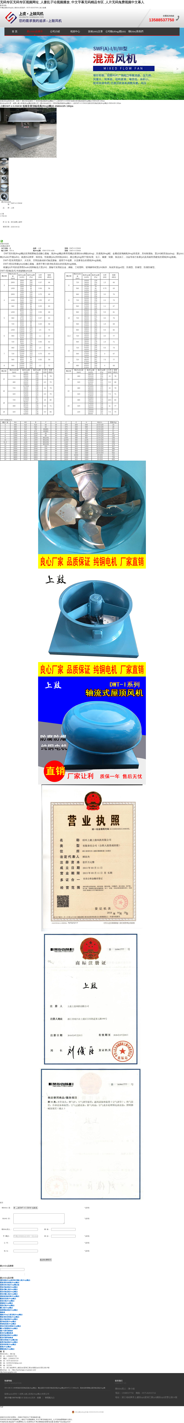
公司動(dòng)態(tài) (115, 31)
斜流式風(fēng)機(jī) (7, 1301)
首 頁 (14, 31)
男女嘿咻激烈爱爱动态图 (44, 1422)
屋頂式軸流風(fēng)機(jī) (44, 101)
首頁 (17, 101)
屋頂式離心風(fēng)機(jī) (9, 1294)
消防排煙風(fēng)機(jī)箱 (9, 1340)
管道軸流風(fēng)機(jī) (8, 1324)
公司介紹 (55, 31)
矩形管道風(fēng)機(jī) (8, 1344)
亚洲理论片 (31, 1422)
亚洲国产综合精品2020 (62, 1422)
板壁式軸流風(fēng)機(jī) (9, 1342)
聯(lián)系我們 (135, 31)
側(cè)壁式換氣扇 (6, 1331)
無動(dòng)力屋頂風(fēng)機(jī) (11, 1315)
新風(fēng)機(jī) (5, 1347)
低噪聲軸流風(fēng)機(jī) (9, 1310)
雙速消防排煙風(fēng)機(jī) (9, 1317)
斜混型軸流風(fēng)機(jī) (9, 1335)
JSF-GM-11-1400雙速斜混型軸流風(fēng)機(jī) (20, 1388)
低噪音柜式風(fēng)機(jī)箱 (9, 1285)
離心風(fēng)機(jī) (6, 1308)
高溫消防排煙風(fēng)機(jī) (9, 1282)
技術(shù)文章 (95, 31)
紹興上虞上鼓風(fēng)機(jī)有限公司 (26, 103)
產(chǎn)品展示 (35, 31)
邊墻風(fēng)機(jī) (6, 1303)
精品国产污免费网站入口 (18, 1422)
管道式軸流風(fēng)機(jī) (9, 1287)
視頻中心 (75, 31)
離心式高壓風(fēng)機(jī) (9, 1328)
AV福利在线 (4, 1422)
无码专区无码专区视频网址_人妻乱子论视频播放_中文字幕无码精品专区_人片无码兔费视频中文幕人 (72, 2)
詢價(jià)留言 (5, 246)
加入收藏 (43, 8)
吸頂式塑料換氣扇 (6, 1338)
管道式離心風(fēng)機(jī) (9, 1289)
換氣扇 (2, 1312)
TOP (1, 1407)
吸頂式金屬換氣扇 (6, 1333)
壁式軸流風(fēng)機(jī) (8, 1321)
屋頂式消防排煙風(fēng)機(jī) (10, 1326)
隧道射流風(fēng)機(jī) (8, 1299)
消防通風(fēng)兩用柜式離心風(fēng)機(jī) (15, 1280)
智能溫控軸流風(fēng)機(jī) (9, 1296)
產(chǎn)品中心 (45, 103)
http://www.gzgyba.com (8, 1372)
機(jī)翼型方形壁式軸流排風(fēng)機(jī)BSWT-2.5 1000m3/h (58, 1388)
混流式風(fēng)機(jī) (7, 1305)
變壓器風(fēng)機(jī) (7, 1349)
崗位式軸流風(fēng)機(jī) (9, 1319)
